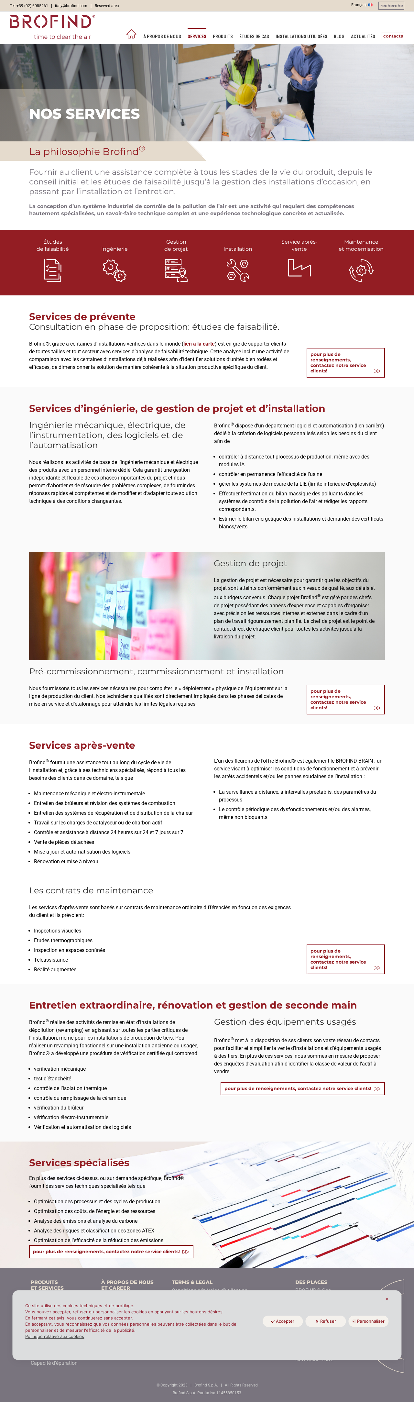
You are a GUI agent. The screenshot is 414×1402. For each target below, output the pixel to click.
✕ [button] (387, 1299)
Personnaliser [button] (371, 1321)
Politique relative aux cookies (54, 1336)
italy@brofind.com (71, 6)
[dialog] (206, 1325)
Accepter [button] (285, 1321)
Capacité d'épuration (54, 1363)
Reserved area (107, 6)
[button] (391, 5)
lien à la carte (199, 344)
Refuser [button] (328, 1321)
